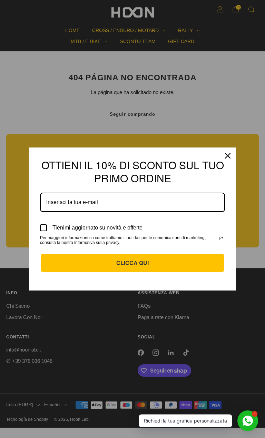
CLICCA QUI (132, 263)
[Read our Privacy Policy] (221, 238)
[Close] (227, 155)
